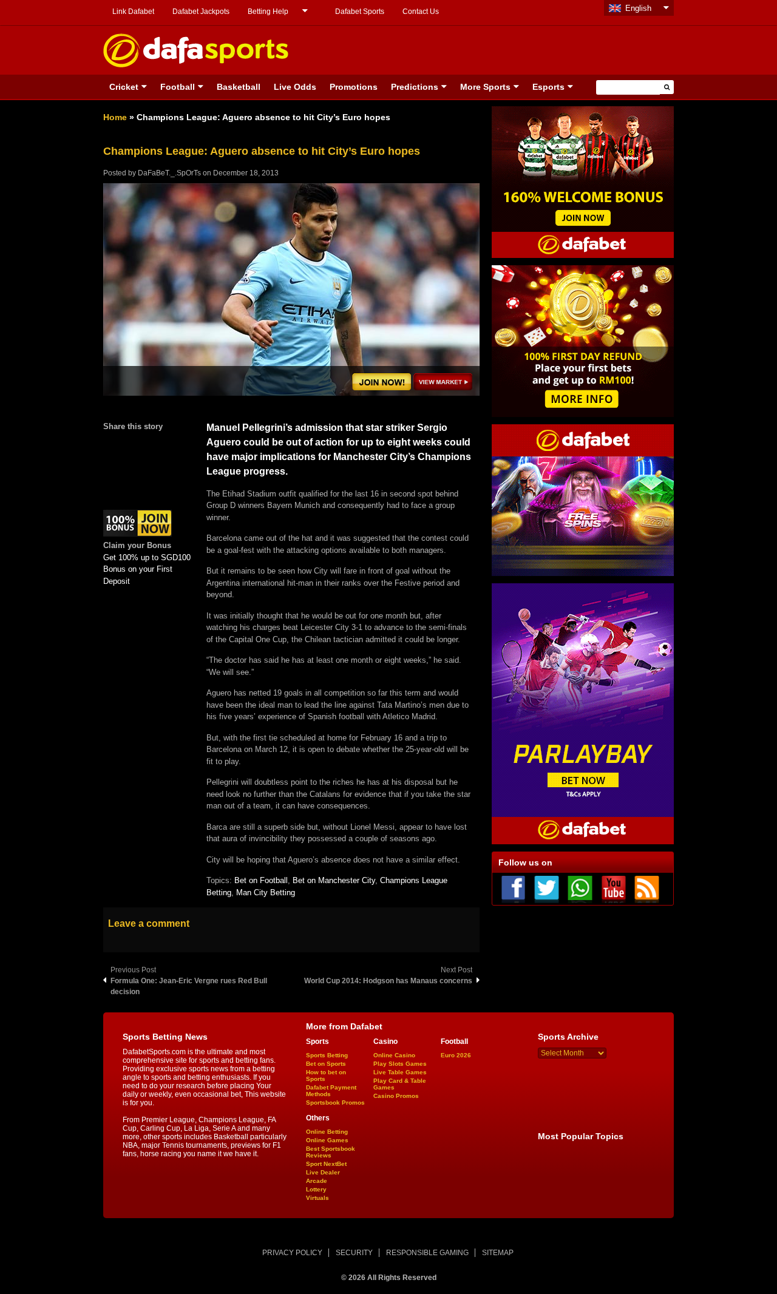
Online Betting (327, 1131)
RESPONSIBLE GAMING (427, 1252)
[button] (667, 87)
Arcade (316, 1180)
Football (177, 87)
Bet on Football (261, 880)
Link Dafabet (133, 11)
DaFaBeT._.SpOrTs (169, 173)
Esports (548, 87)
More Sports (485, 87)
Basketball (238, 87)
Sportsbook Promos (335, 1102)
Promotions (354, 87)
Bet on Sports (326, 1063)
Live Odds (295, 87)
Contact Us (420, 11)
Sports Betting (327, 1055)
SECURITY (354, 1252)
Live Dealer (323, 1172)
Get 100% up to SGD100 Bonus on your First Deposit (147, 569)
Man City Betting (265, 892)
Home (115, 117)
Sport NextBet (326, 1163)
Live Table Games (400, 1072)
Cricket (123, 87)
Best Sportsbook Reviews (330, 1152)
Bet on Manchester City (334, 880)
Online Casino (394, 1055)
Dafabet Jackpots (200, 11)
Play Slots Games (400, 1063)
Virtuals (317, 1197)
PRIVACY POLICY (292, 1252)
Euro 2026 (456, 1055)
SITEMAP (498, 1252)
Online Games (327, 1140)
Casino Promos (396, 1095)
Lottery (316, 1189)
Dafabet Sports (359, 11)
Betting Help (268, 11)
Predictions (414, 87)
